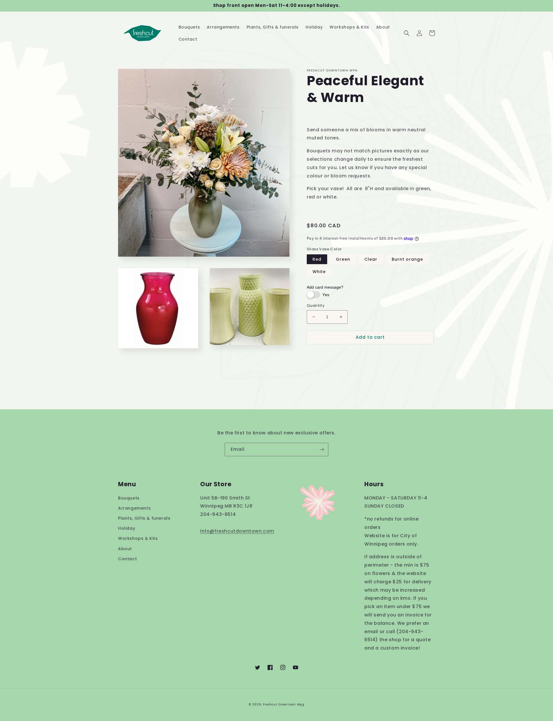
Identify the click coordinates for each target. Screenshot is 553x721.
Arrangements (134, 508)
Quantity (316, 305)
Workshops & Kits (138, 538)
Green (343, 259)
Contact (127, 559)
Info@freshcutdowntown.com (237, 531)
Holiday (126, 528)
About (125, 549)
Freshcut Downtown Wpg (283, 704)
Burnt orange (407, 259)
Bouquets (129, 498)
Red (317, 259)
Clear (370, 259)
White (319, 272)
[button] (406, 33)
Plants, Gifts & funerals (144, 518)
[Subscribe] (321, 449)
